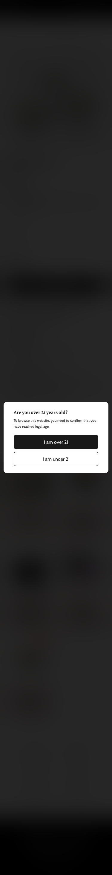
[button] (56, 442)
